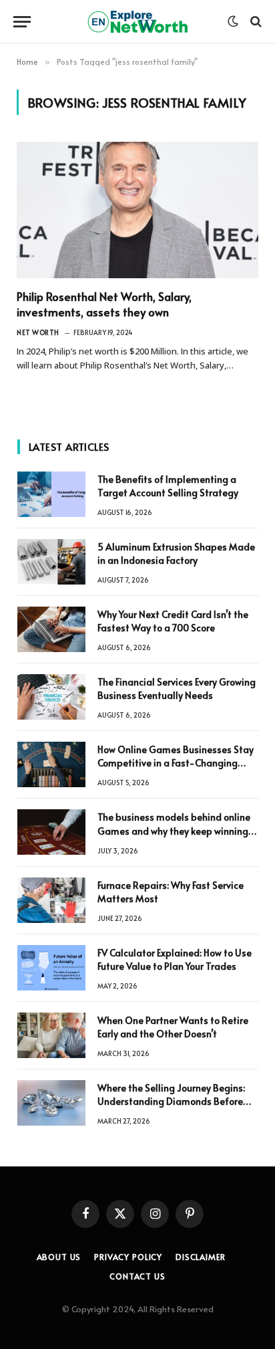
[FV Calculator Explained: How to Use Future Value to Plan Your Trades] (51, 968)
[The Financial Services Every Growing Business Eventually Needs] (51, 697)
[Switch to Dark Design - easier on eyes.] (233, 21)
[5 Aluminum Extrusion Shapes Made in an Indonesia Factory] (51, 562)
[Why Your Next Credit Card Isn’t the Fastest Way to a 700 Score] (51, 629)
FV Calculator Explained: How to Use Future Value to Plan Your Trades (174, 959)
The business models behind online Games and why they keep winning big (173, 830)
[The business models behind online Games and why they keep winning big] (51, 832)
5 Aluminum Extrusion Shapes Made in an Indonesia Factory (176, 553)
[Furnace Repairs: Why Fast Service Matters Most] (51, 900)
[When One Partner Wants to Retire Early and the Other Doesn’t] (51, 1035)
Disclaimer (200, 1256)
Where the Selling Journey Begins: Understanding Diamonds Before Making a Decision (171, 1101)
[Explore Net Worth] (137, 21)
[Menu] (22, 22)
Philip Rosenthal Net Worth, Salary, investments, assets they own (104, 304)
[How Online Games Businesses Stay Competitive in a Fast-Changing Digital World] (51, 764)
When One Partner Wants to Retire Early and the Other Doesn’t (172, 1027)
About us (59, 1256)
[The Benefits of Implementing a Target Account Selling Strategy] (51, 494)
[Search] (255, 22)
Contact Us (137, 1276)
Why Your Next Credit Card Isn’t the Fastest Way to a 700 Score (172, 621)
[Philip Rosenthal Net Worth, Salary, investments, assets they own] (137, 210)
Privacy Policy (128, 1256)
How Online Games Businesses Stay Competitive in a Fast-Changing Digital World (175, 763)
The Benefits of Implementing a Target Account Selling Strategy (167, 486)
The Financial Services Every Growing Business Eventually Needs (176, 689)
